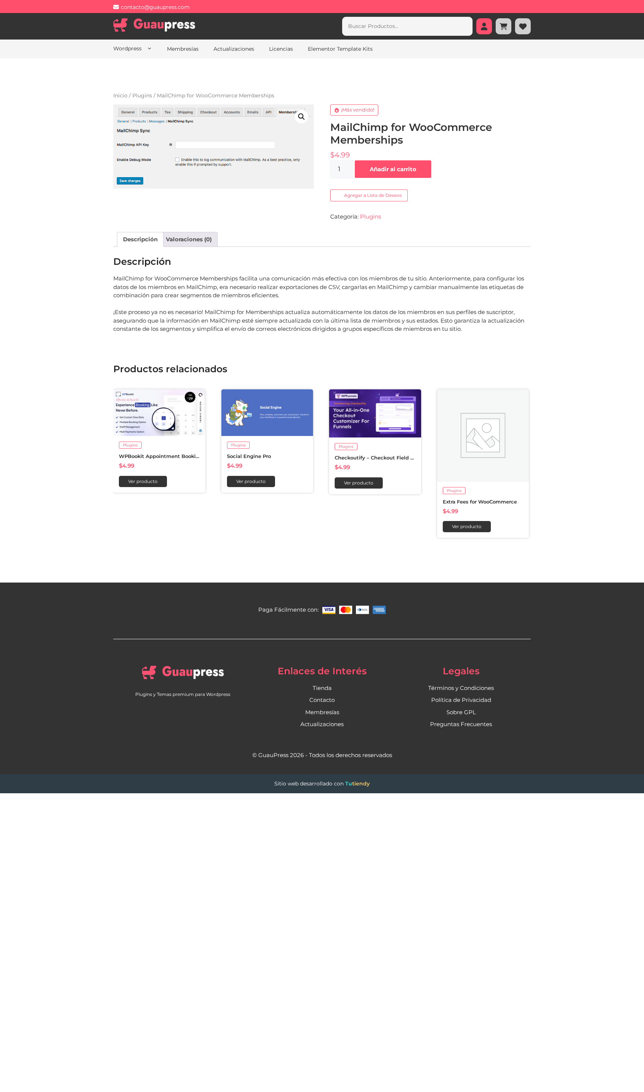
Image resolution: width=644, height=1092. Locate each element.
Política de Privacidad (461, 700)
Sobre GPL (461, 712)
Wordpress (128, 48)
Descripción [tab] (140, 239)
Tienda (322, 687)
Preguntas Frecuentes (461, 724)
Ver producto (143, 481)
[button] (301, 116)
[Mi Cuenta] (484, 26)
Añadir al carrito (393, 169)
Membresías (183, 49)
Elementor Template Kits (340, 49)
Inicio (120, 95)
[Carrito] (503, 26)
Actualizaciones (234, 49)
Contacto (322, 700)
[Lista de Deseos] (523, 26)
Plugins (142, 95)
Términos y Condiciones (461, 687)
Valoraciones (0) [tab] (189, 239)
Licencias (281, 49)
